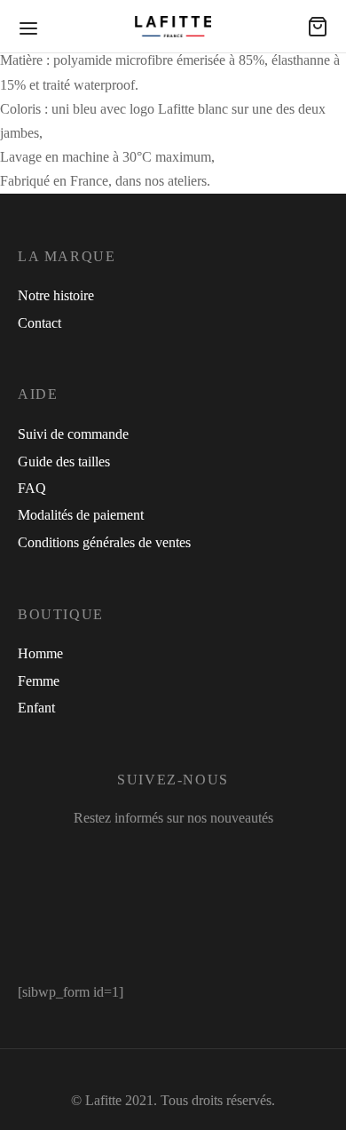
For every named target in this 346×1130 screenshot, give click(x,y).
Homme (40, 653)
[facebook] (114, 855)
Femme (38, 680)
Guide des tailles (64, 461)
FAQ (32, 488)
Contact (39, 322)
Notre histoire (56, 295)
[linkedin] (205, 855)
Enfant (36, 707)
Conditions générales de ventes (104, 542)
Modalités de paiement (81, 514)
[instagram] (160, 855)
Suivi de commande (73, 434)
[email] (239, 855)
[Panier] (317, 26)
